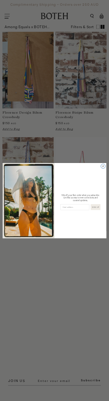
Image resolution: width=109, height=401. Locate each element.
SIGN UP (95, 207)
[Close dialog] (103, 166)
